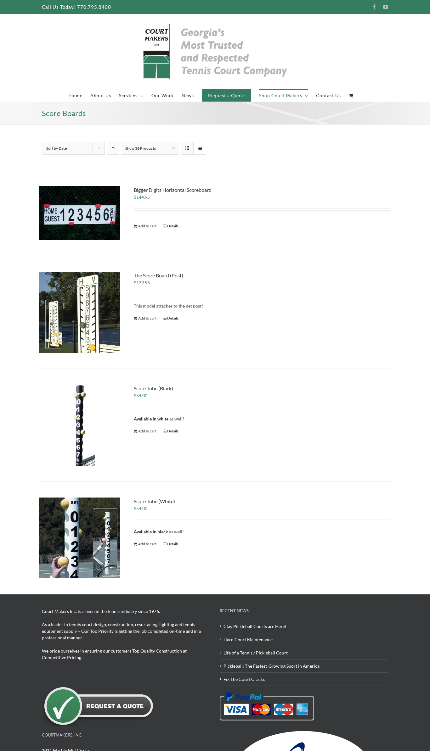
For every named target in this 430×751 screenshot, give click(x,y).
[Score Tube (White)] (79, 538)
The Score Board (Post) (158, 275)
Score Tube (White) (154, 501)
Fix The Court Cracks (244, 679)
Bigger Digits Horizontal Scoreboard (173, 190)
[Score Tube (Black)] (79, 425)
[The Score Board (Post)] (79, 312)
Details (172, 226)
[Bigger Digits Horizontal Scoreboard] (79, 213)
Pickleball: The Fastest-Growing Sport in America (271, 666)
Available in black (151, 531)
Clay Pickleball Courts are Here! (254, 626)
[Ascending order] (113, 148)
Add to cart (147, 226)
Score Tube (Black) (153, 388)
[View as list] (200, 148)
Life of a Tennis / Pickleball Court (255, 652)
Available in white (151, 418)
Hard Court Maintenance (248, 639)
